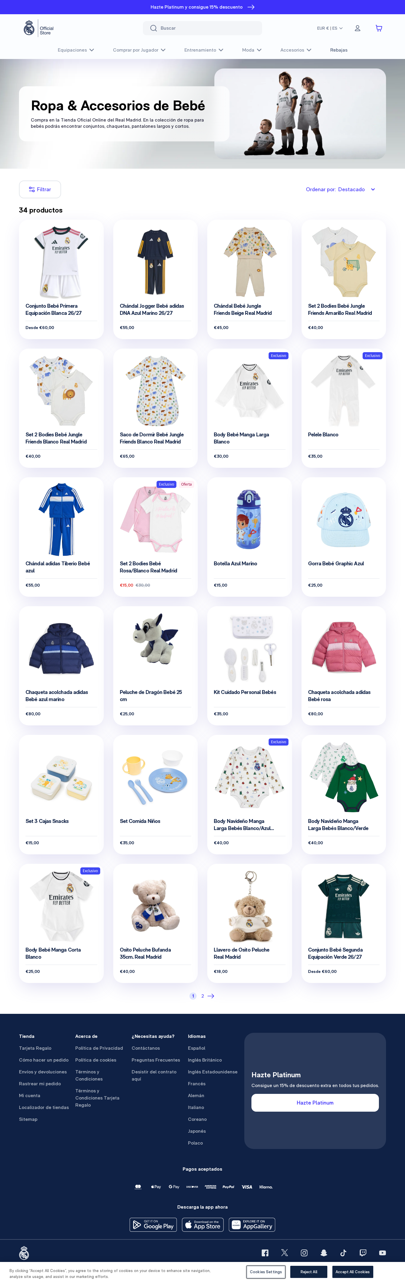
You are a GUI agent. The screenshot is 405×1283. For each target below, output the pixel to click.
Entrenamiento (200, 50)
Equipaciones (72, 50)
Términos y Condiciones (89, 1075)
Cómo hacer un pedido (43, 1060)
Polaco (195, 1143)
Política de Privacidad (99, 1048)
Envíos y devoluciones (43, 1072)
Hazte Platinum (315, 1103)
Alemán (196, 1095)
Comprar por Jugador (135, 50)
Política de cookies (95, 1060)
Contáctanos (146, 1048)
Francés (196, 1083)
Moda (248, 50)
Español (196, 1048)
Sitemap (28, 1119)
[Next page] (212, 996)
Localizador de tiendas (44, 1107)
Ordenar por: (335, 189)
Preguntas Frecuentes (156, 1060)
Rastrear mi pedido (40, 1083)
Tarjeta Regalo (35, 1048)
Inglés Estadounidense (212, 1072)
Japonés (197, 1131)
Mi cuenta (29, 1095)
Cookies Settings (266, 1272)
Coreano (197, 1119)
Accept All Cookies (353, 1272)
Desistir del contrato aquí (154, 1075)
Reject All (309, 1272)
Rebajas (338, 50)
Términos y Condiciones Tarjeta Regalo (97, 1098)
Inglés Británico (205, 1060)
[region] (202, 1272)
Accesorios (292, 50)
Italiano (196, 1107)
